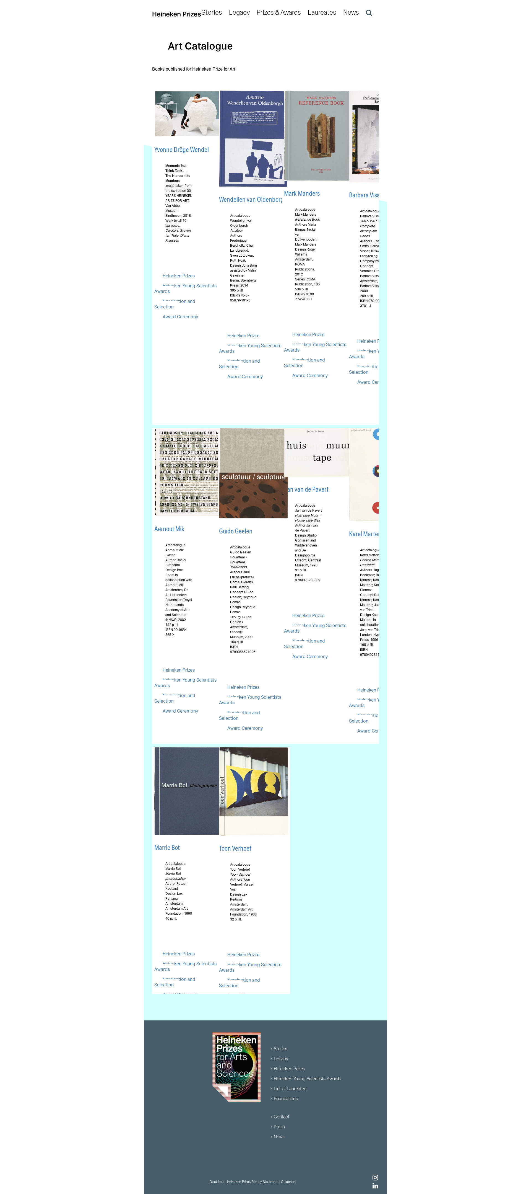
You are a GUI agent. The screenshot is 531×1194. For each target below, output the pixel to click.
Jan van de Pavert (306, 489)
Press (279, 1126)
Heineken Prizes (179, 275)
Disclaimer (217, 1182)
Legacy (281, 1058)
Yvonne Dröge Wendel (181, 149)
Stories (280, 1048)
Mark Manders (302, 193)
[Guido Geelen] (253, 431)
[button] (369, 12)
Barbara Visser (366, 195)
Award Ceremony (180, 316)
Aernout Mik (169, 529)
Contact (281, 1117)
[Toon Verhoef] (253, 750)
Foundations (286, 1098)
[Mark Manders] (318, 93)
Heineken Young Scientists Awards (307, 1078)
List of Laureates (290, 1088)
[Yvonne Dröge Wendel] (188, 93)
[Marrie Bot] (188, 750)
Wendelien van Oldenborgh (253, 199)
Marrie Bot (167, 847)
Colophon (288, 1182)
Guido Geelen (236, 531)
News (279, 1136)
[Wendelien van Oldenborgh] (253, 93)
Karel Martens (366, 534)
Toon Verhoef (235, 848)
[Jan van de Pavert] (318, 431)
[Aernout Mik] (188, 431)
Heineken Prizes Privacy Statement (252, 1182)
